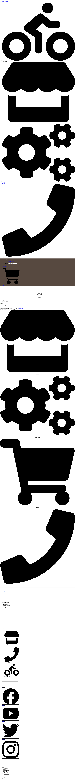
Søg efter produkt (5, 263)
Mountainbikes (6, 770)
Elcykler (3, 773)
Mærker (3, 776)
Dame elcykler (6, 774)
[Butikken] (37, 371)
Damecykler (6, 768)
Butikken (37, 374)
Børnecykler (6, 772)
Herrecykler (6, 769)
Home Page (3, 301)
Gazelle (5, 777)
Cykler (3, 767)
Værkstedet (37, 437)
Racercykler (6, 771)
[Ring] (37, 583)
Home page (21, 308)
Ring (37, 586)
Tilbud (3, 778)
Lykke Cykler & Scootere (4, 1)
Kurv (37, 507)
